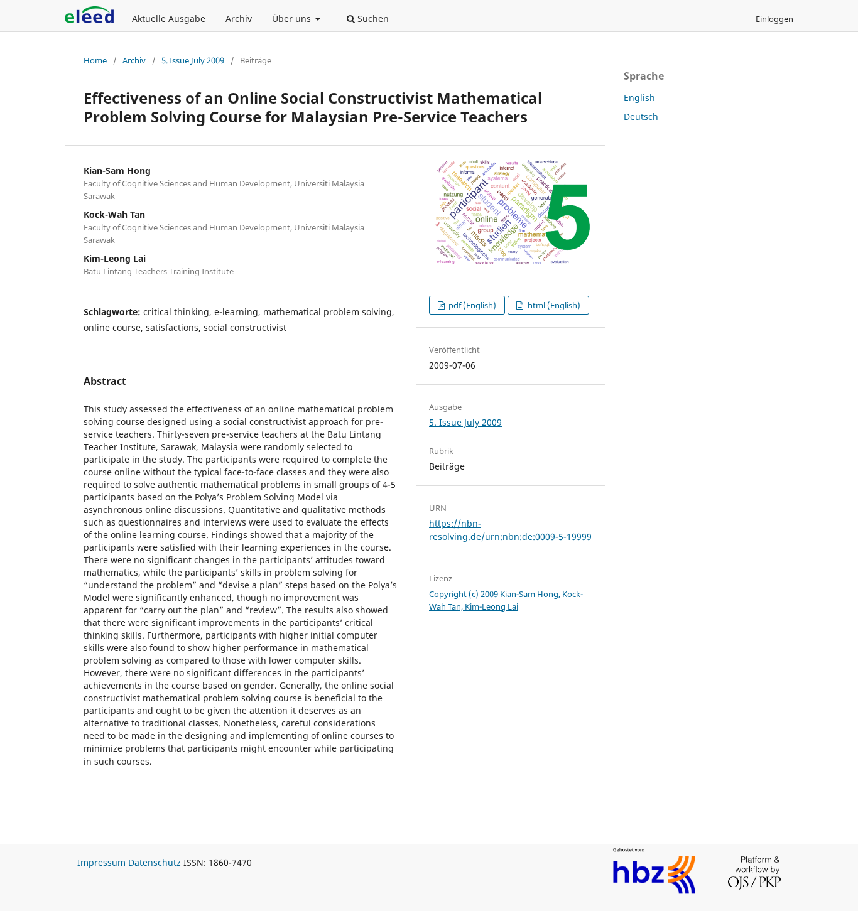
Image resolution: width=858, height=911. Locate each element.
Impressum (101, 862)
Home (95, 60)
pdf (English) (471, 305)
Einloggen (774, 18)
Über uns (292, 18)
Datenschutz (154, 862)
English (639, 98)
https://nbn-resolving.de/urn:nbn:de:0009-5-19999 (510, 529)
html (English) (553, 305)
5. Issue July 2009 (192, 60)
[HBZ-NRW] (654, 892)
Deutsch (641, 116)
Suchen (372, 18)
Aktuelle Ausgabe (168, 18)
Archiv (238, 18)
